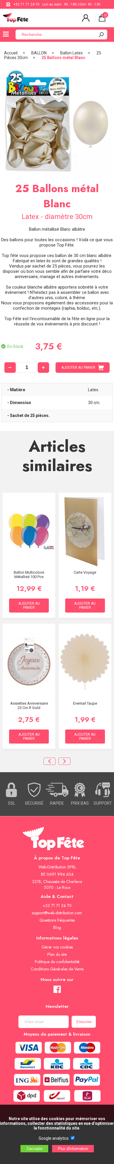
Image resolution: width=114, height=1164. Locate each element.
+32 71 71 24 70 (26, 4)
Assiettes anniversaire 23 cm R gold (29, 705)
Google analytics (54, 1138)
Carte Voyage (85, 572)
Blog (57, 927)
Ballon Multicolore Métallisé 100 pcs (29, 574)
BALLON (38, 53)
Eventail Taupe (85, 703)
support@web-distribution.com (57, 913)
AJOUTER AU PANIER (78, 367)
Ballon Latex (71, 53)
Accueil (11, 53)
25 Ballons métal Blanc (63, 57)
